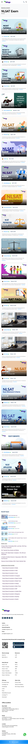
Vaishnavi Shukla (7, 255)
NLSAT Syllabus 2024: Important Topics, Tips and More (13, 32)
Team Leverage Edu (7, 110)
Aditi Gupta (6, 61)
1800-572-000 (5, 625)
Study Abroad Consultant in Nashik (10, 599)
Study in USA (5, 668)
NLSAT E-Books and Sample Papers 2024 (10, 57)
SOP (16, 657)
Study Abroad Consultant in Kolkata (10, 583)
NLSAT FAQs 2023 (6, 301)
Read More (4, 41)
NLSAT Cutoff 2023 (6, 349)
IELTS (16, 664)
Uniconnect (4, 697)
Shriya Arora (6, 36)
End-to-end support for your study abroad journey (12, 614)
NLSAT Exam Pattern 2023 (7, 203)
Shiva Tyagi (6, 354)
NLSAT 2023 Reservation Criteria (9, 276)
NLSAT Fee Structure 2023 (7, 130)
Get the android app (19, 643)
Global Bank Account (6, 692)
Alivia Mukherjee (7, 183)
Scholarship (4, 686)
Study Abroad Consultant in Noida (10, 568)
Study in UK (4, 664)
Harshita (5, 158)
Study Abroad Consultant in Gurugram (11, 575)
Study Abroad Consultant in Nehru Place (11, 586)
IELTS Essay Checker (19, 686)
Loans (3, 688)
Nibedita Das (6, 402)
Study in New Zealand (6, 672)
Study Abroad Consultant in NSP (9, 588)
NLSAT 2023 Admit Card (7, 178)
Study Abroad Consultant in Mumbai (10, 596)
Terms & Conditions (19, 684)
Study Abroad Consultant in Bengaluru (11, 594)
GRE (16, 668)
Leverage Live (5, 684)
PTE (16, 675)
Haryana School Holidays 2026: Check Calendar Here (13, 561)
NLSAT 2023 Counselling (7, 325)
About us (4, 655)
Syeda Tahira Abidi (7, 207)
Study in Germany (6, 675)
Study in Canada (5, 666)
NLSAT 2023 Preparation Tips (8, 227)
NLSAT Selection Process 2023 (8, 373)
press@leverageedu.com (7, 633)
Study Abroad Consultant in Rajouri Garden (12, 578)
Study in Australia (5, 670)
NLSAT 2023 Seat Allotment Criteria (9, 398)
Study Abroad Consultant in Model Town (11, 581)
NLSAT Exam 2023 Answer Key (8, 496)
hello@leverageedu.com (7, 629)
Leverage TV (4, 694)
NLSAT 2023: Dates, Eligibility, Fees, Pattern (11, 105)
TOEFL (16, 672)
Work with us (4, 657)
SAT (16, 670)
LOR (16, 655)
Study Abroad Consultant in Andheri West (11, 591)
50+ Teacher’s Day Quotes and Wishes (10, 550)
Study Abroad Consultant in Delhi (10, 570)
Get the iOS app (18, 646)
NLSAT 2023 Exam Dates (7, 447)
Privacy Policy (18, 682)
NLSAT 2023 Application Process (9, 472)
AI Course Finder (5, 682)
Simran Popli (6, 86)
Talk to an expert (14, 742)
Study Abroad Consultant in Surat (10, 573)
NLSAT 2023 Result (6, 422)
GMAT (16, 666)
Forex (3, 690)
